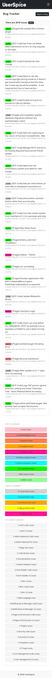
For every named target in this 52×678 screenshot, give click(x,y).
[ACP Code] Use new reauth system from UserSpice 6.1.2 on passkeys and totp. (25, 217)
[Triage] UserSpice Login (25, 314)
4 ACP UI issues (26, 531)
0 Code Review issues (26, 553)
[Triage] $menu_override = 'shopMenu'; (25, 243)
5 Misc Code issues (26, 586)
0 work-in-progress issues (26, 463)
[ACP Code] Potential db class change (25, 65)
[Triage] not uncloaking (25, 269)
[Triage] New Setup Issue (25, 231)
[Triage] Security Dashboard (25, 361)
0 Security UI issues (26, 637)
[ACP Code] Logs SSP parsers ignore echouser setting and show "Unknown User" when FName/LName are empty (25, 391)
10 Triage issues (26, 648)
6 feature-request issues (26, 457)
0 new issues (26, 429)
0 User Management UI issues (26, 659)
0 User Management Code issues (26, 654)
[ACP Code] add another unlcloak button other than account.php (25, 202)
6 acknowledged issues (26, 435)
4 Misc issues (26, 581)
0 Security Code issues (26, 631)
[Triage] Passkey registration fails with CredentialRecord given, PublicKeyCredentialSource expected (25, 284)
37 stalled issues (26, 452)
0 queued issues (26, 440)
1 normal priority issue (26, 502)
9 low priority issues (26, 497)
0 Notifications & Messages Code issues (26, 603)
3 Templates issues (26, 642)
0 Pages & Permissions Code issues (26, 614)
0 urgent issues (26, 513)
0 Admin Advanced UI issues (26, 542)
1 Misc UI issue (26, 592)
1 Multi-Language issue (26, 598)
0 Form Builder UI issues (26, 575)
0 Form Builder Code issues (26, 570)
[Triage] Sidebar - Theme (25, 257)
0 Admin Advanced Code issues (26, 536)
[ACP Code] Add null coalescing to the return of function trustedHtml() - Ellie (25, 136)
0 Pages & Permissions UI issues (26, 620)
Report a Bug (42, 14)
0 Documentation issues (26, 559)
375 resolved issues (26, 468)
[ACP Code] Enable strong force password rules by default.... (25, 104)
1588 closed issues (26, 474)
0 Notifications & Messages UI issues (26, 609)
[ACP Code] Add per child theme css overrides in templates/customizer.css (25, 187)
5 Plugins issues (26, 626)
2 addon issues (26, 480)
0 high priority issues (26, 508)
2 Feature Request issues (26, 564)
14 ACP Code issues (26, 525)
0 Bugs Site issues (26, 547)
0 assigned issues (26, 446)
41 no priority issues (26, 491)
